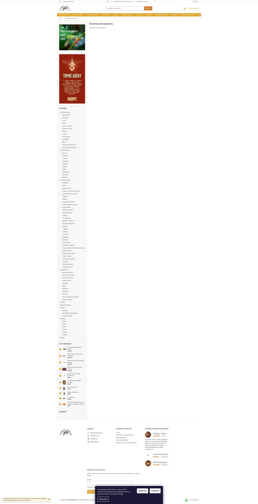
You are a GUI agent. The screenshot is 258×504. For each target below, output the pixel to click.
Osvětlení (65, 183)
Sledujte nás (94, 439)
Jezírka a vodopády (69, 259)
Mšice (64, 142)
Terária (64, 186)
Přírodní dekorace (68, 264)
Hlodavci (62, 319)
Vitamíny (65, 196)
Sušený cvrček (66, 281)
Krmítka (65, 226)
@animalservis (94, 442)
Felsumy (64, 177)
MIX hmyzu (65, 291)
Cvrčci (64, 120)
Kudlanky (65, 164)
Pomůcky (65, 262)
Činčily (64, 327)
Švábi (64, 123)
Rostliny (62, 308)
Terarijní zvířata (65, 150)
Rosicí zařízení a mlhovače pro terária (73, 248)
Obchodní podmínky (122, 440)
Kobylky (64, 167)
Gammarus (65, 283)
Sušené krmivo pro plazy (70, 205)
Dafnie (64, 286)
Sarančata (65, 118)
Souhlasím (155, 491)
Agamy (64, 169)
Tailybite (65, 229)
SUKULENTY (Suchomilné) (69, 313)
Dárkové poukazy (65, 305)
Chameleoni (65, 172)
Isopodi (64, 134)
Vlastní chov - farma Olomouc (123, 2)
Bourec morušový (67, 278)
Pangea (65, 215)
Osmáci (64, 329)
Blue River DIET (67, 213)
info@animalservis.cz (96, 433)
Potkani (64, 335)
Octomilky (65, 139)
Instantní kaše (66, 207)
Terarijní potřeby (65, 180)
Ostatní (62, 302)
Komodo (65, 232)
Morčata (64, 332)
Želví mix (65, 294)
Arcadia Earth (67, 218)
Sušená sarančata (67, 273)
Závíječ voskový (67, 129)
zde (122, 494)
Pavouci (64, 153)
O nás (107, 2)
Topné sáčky (66, 115)
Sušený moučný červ (68, 275)
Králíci (64, 324)
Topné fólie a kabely (68, 245)
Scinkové (65, 175)
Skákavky (65, 156)
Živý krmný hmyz (65, 112)
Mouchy (64, 131)
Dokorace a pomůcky (68, 253)
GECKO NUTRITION (68, 224)
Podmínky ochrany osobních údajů (126, 443)
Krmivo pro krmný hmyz (69, 148)
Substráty (65, 240)
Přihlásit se (93, 492)
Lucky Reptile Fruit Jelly (70, 194)
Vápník (65, 199)
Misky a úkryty (66, 188)
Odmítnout (142, 491)
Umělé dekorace (68, 267)
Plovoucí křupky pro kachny (70, 297)
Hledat (148, 8)
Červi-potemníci (67, 126)
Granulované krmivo (69, 202)
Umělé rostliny (67, 256)
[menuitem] (64, 14)
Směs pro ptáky (67, 300)
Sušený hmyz (64, 270)
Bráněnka (65, 289)
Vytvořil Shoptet (194, 500)
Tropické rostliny (67, 316)
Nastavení (103, 499)
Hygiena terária (66, 251)
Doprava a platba (142, 2)
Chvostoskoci (66, 137)
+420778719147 (94, 436)
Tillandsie (65, 310)
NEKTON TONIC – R (68, 221)
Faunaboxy (65, 237)
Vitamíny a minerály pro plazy (71, 191)
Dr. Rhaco (65, 234)
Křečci (64, 321)
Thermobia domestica (69, 145)
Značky (62, 338)
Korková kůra (66, 243)
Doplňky (65, 158)
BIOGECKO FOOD (68, 210)
